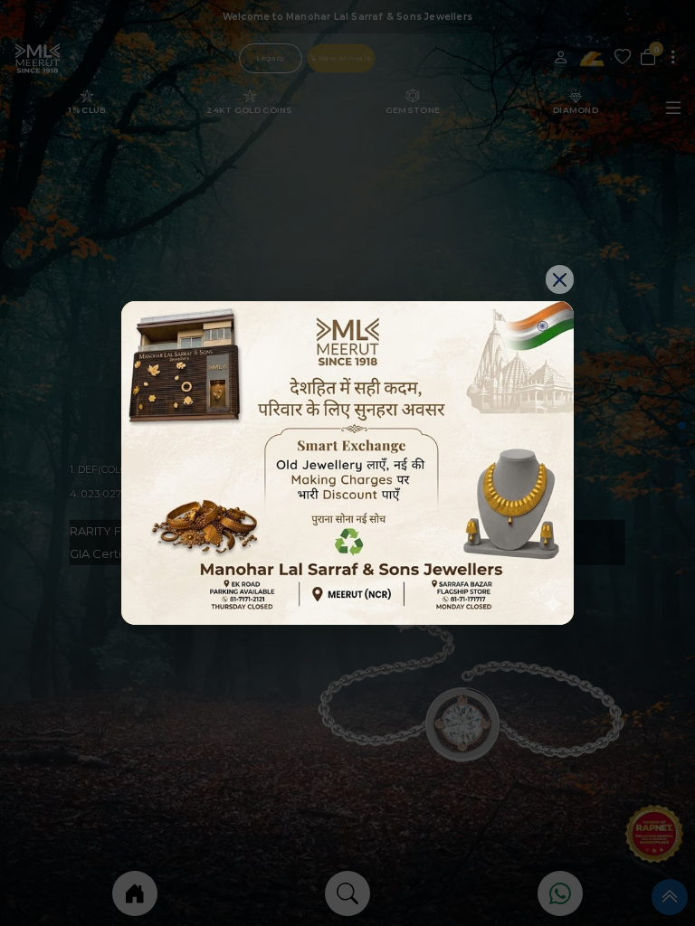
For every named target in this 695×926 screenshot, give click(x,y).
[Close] (560, 279)
